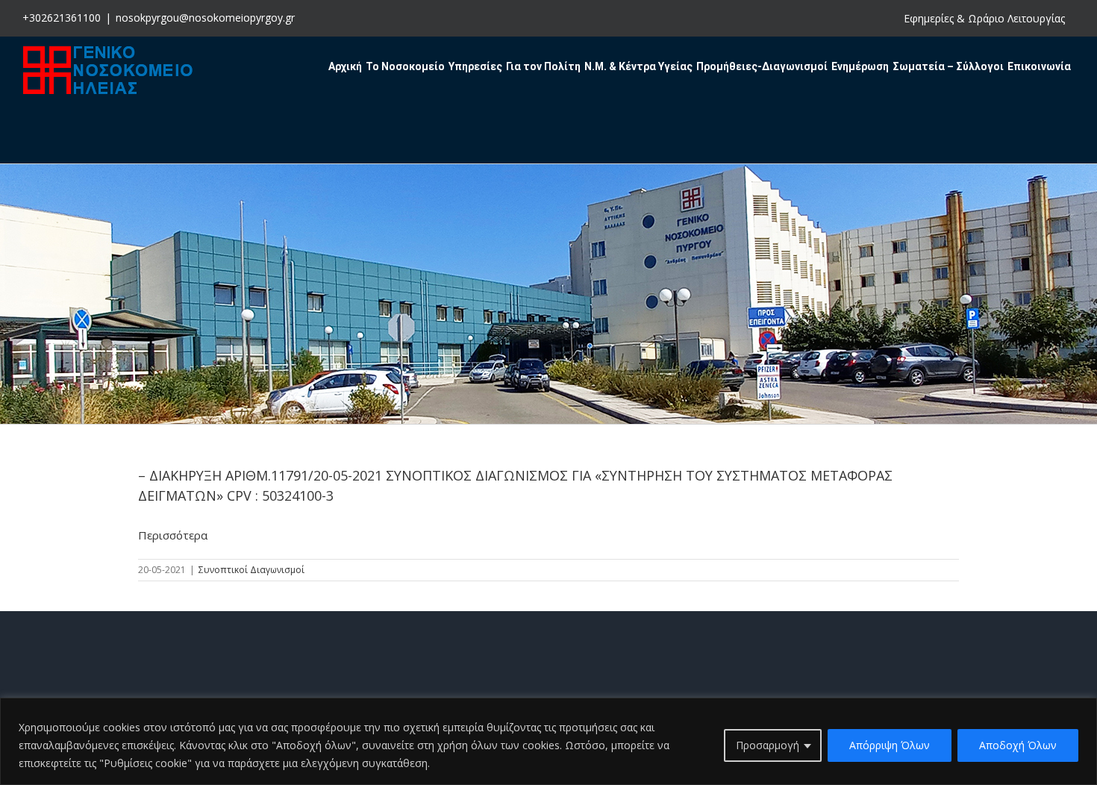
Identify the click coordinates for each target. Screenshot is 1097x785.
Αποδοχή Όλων (1018, 745)
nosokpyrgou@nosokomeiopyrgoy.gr (205, 17)
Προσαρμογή (767, 745)
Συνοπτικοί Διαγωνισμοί (251, 569)
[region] (548, 741)
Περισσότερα (172, 535)
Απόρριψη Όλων (889, 745)
